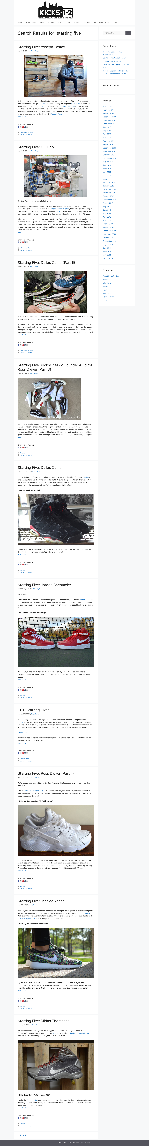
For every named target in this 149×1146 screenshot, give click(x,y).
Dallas (44, 104)
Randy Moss (84, 1033)
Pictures (51, 22)
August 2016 (108, 162)
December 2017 (109, 117)
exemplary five (69, 106)
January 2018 (108, 113)
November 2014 (109, 234)
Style (68, 22)
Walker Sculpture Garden (28, 918)
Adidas (55, 1033)
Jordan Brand (72, 1033)
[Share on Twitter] (20, 127)
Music (60, 22)
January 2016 (108, 186)
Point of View (31, 22)
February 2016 (109, 182)
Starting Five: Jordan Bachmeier (44, 585)
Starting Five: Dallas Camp (40, 467)
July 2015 (107, 207)
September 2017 (109, 124)
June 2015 (107, 210)
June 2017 (107, 127)
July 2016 (107, 165)
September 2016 (109, 158)
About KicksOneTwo (101, 22)
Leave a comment (26, 134)
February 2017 (109, 141)
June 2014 (107, 251)
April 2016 (107, 176)
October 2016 (108, 155)
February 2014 (109, 258)
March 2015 (107, 220)
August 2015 (108, 203)
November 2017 (109, 120)
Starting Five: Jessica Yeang (41, 901)
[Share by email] (27, 127)
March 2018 (107, 106)
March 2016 (108, 179)
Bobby (20, 722)
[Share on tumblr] (25, 127)
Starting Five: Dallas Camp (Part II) (46, 262)
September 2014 (109, 241)
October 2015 (108, 196)
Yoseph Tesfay (57, 114)
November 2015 (109, 193)
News (42, 22)
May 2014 (107, 255)
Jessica (87, 913)
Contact (115, 22)
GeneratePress (85, 1143)
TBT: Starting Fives (33, 710)
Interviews (86, 22)
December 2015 (109, 189)
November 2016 (109, 151)
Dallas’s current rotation (59, 209)
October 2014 (108, 238)
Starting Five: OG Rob (36, 147)
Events (76, 22)
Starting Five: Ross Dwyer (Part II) (46, 773)
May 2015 (107, 213)
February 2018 (109, 110)
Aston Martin (32, 1100)
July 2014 (107, 248)
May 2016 (107, 172)
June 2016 (107, 169)
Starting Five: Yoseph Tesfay (41, 47)
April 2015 (107, 217)
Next (28, 1135)
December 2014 (109, 231)
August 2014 (108, 245)
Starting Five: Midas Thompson (44, 1021)
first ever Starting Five (34, 791)
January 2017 (108, 144)
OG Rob (42, 106)
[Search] (128, 33)
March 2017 (107, 138)
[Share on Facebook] (18, 127)
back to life (75, 104)
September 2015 (109, 200)
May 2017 (107, 131)
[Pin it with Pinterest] (23, 127)
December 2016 (109, 148)
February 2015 (109, 224)
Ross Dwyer (24, 733)
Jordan (82, 600)
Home (20, 22)
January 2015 (108, 227)
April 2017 (107, 134)
